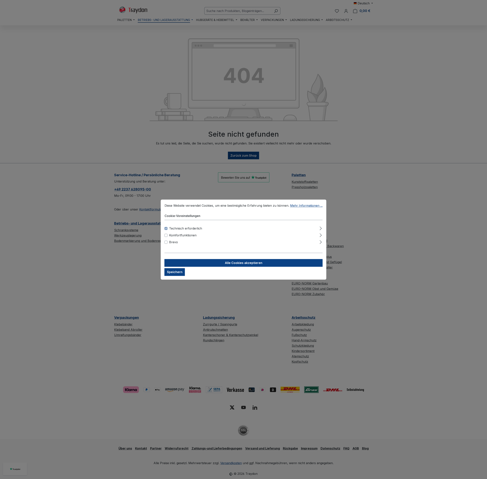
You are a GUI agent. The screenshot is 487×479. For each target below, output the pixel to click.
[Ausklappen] (320, 227)
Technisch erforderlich (185, 228)
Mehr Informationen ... (306, 205)
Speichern (174, 272)
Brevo (173, 242)
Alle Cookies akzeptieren (243, 263)
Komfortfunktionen (183, 235)
